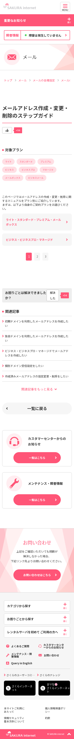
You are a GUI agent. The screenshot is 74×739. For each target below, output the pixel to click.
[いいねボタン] (7, 130)
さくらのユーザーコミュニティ (22, 674)
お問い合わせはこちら (37, 575)
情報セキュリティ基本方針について (14, 719)
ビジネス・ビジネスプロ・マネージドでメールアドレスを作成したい (36, 353)
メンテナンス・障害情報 (21, 655)
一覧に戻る (37, 408)
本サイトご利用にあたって (14, 710)
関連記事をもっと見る (37, 389)
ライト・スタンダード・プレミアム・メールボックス (33, 222)
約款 (47, 718)
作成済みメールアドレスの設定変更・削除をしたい (36, 376)
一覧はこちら (37, 458)
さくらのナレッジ (50, 674)
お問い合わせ (51, 655)
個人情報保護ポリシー (55, 710)
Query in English (21, 663)
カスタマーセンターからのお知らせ (53, 646)
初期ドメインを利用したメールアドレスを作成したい (36, 323)
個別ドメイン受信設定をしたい (24, 366)
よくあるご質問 (20, 646)
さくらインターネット (22, 688)
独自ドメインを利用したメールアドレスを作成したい (36, 338)
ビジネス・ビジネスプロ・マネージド (29, 240)
